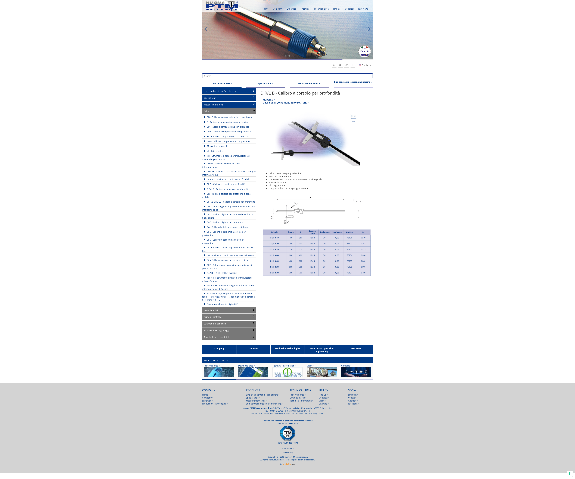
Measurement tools (213, 104)
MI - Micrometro (214, 151)
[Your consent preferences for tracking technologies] (570, 474)
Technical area (321, 8)
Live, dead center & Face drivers (220, 91)
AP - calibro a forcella (217, 146)
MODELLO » (269, 99)
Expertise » (207, 400)
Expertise (291, 8)
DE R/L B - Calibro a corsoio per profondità (227, 179)
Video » (322, 400)
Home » (206, 394)
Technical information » (301, 400)
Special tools (210, 97)
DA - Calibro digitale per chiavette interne (227, 227)
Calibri (207, 111)
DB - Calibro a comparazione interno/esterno (229, 117)
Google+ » (353, 400)
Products (305, 8)
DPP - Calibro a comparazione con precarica (228, 131)
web (289, 464)
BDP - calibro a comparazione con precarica (228, 141)
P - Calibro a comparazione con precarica (227, 122)
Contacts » (324, 397)
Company (277, 8)
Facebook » (353, 403)
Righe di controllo (212, 316)
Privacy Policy (288, 448)
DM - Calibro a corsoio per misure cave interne (230, 255)
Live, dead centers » (221, 83)
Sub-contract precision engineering (321, 350)
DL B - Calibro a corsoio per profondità (225, 184)
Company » (207, 397)
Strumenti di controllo (215, 323)
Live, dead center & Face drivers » (263, 394)
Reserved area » (298, 394)
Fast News (363, 8)
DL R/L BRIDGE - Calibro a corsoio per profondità (230, 201)
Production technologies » (215, 403)
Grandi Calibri (211, 310)
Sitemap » (324, 403)
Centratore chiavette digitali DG (222, 304)
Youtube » (353, 397)
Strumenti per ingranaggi (216, 330)
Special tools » (265, 83)
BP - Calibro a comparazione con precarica (227, 136)
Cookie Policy (287, 452)
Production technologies (287, 348)
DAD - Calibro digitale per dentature (224, 222)
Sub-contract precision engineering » (353, 81)
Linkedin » (353, 394)
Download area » (298, 397)
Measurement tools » (309, 83)
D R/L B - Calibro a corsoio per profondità (227, 189)
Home (265, 8)
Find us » (323, 394)
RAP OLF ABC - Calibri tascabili (221, 273)
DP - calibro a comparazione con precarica (227, 126)
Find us (337, 8)
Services (253, 348)
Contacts (349, 8)
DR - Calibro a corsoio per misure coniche (227, 260)
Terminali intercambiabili (216, 337)
